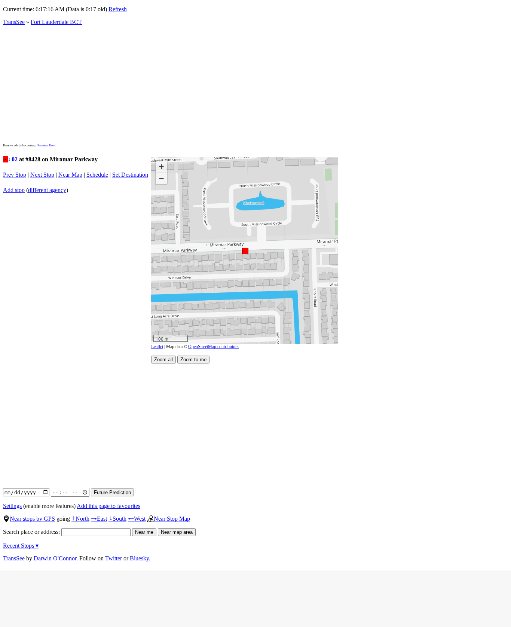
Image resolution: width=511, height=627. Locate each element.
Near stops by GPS (32, 518)
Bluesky (139, 558)
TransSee (14, 22)
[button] (245, 250)
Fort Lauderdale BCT (56, 22)
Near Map (70, 174)
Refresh (117, 9)
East (99, 518)
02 (15, 159)
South (117, 518)
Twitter (113, 558)
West (137, 518)
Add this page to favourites (108, 506)
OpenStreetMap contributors (213, 346)
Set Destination (130, 174)
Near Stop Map (172, 518)
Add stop (14, 190)
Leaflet (157, 346)
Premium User (46, 145)
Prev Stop (14, 174)
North (80, 518)
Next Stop (42, 174)
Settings (12, 506)
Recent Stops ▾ (21, 545)
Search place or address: (32, 532)
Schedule (97, 174)
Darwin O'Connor (55, 558)
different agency (47, 190)
